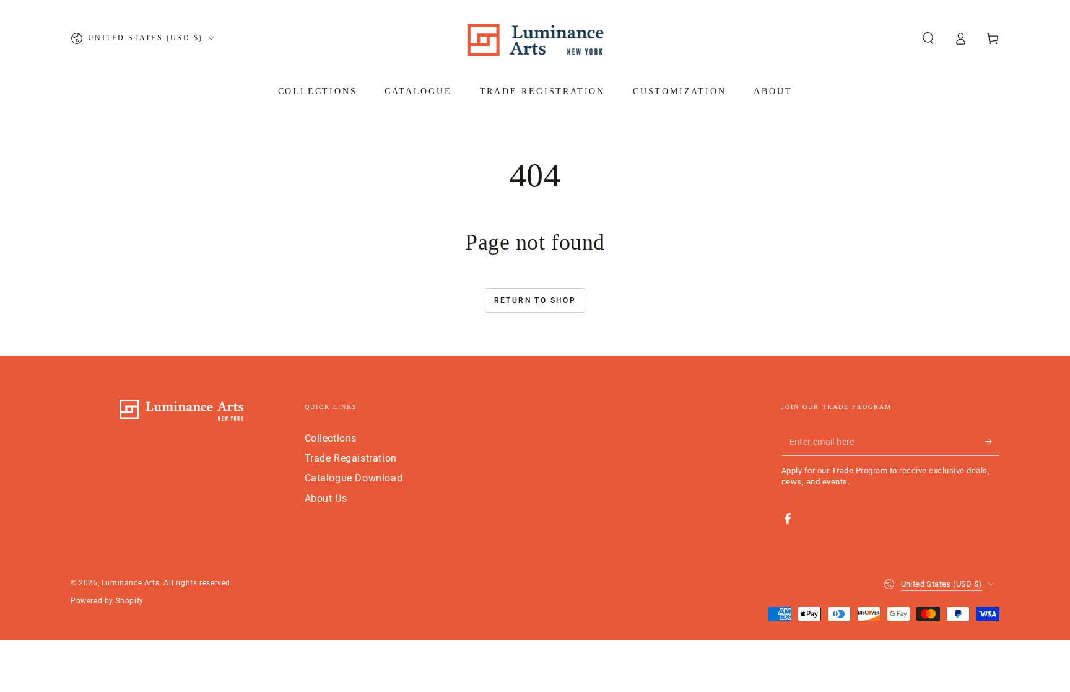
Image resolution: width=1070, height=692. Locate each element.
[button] (928, 38)
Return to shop (535, 300)
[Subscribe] (992, 441)
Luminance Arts (130, 583)
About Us (326, 498)
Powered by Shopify (107, 601)
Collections (331, 438)
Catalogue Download (354, 478)
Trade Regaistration (351, 458)
